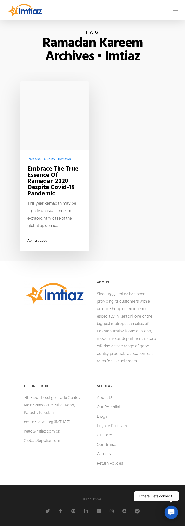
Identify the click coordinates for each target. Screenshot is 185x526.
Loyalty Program (112, 425)
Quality (49, 159)
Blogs (102, 416)
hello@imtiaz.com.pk (42, 431)
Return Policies (110, 463)
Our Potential (108, 407)
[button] (171, 512)
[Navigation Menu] (175, 10)
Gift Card (104, 435)
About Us (105, 397)
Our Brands (107, 444)
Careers (104, 454)
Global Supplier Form (43, 440)
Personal (34, 159)
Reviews (64, 159)
